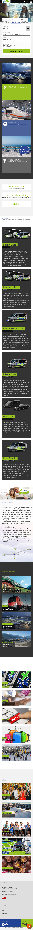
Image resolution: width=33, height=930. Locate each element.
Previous (1, 13)
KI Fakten (4, 915)
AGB (3, 910)
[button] (29, 926)
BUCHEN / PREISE (16, 51)
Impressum (4, 911)
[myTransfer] (16, 493)
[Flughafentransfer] (28, 28)
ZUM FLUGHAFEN (6, 22)
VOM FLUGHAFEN (16, 22)
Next (31, 13)
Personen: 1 (7, 39)
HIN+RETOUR (24, 22)
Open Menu (31, 1)
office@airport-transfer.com (10, 894)
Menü (26, 2)
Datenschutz (4, 913)
